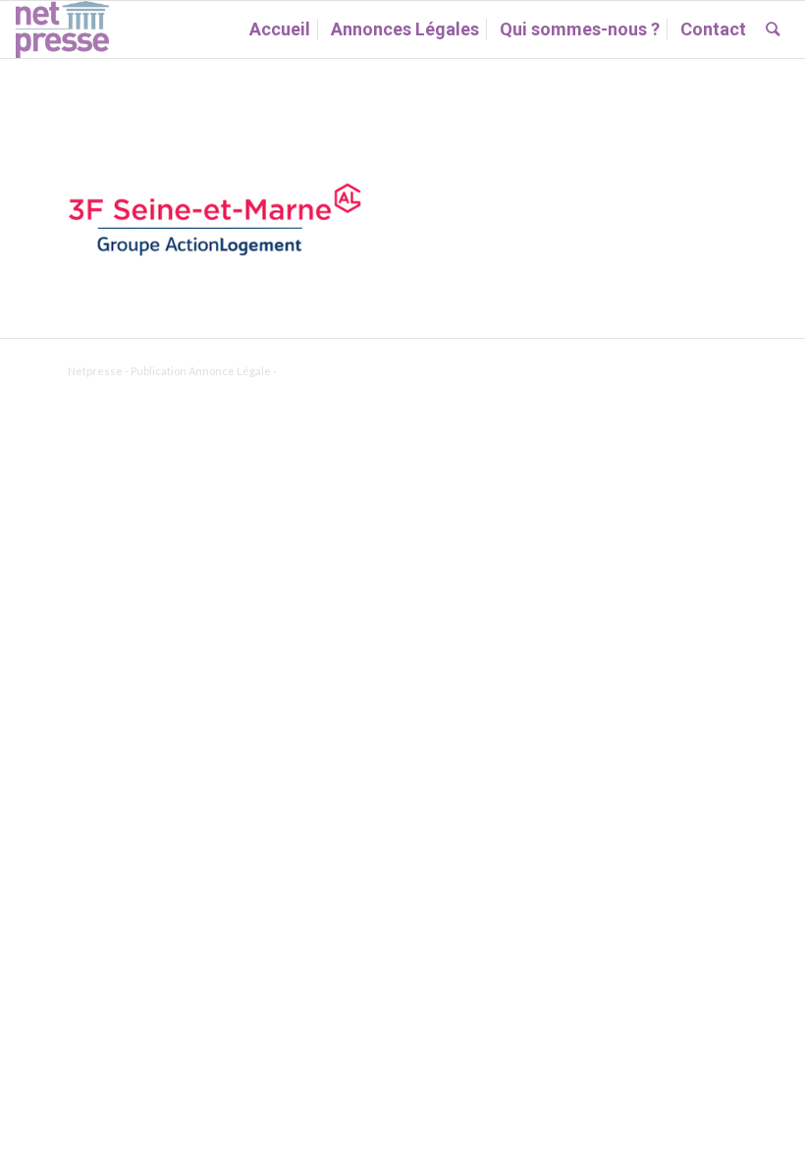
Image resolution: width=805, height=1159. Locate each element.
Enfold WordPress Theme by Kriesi (367, 370)
